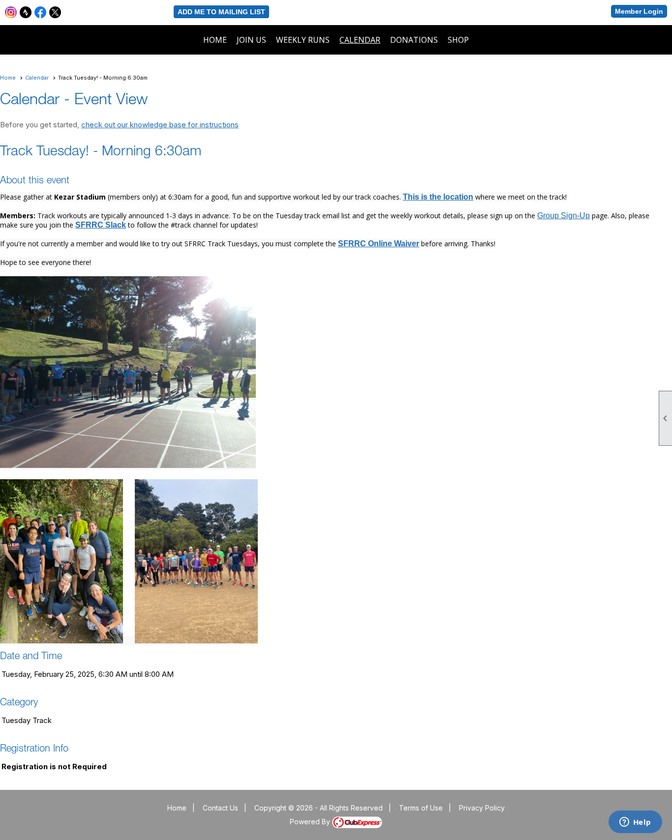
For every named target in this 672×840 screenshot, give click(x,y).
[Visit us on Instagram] (11, 12)
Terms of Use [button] (421, 808)
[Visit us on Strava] (26, 12)
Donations (414, 39)
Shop (458, 39)
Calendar (359, 39)
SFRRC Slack (100, 225)
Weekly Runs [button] (303, 39)
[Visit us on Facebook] (40, 12)
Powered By (311, 821)
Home (215, 39)
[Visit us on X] (55, 12)
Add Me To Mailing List (221, 12)
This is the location (438, 197)
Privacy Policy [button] (482, 808)
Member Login (639, 11)
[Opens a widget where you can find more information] (635, 823)
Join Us (251, 39)
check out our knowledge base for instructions (160, 124)
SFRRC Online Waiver (378, 243)
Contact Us (220, 808)
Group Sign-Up (563, 215)
